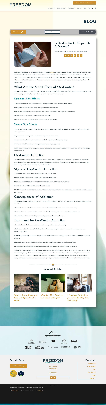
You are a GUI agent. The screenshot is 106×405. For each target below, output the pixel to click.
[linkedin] (54, 377)
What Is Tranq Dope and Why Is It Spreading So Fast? (25, 298)
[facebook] (51, 377)
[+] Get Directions (53, 373)
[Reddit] (71, 55)
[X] (68, 55)
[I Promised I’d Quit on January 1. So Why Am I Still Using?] (79, 274)
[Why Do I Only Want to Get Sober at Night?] (53, 274)
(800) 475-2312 (40, 390)
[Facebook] (65, 55)
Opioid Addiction (84, 51)
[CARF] (53, 359)
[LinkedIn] (74, 55)
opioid (52, 72)
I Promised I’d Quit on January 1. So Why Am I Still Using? (78, 298)
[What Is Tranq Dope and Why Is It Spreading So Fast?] (26, 274)
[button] (95, 8)
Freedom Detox (15, 390)
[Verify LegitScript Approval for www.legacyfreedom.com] (21, 373)
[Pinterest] (78, 55)
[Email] (81, 55)
